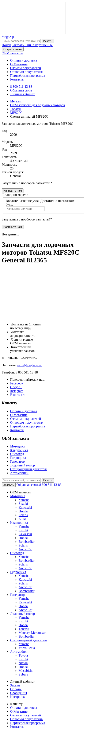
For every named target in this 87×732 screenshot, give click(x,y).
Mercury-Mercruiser (32, 632)
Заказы (15, 685)
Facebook (16, 383)
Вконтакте (17, 394)
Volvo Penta (27, 648)
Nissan (23, 663)
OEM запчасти (12, 53)
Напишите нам (12, 190)
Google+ (16, 387)
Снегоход (17, 454)
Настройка (18, 696)
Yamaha (24, 500)
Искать (47, 41)
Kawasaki (25, 507)
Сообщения (18, 693)
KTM (22, 519)
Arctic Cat (25, 549)
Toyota (23, 655)
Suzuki (23, 503)
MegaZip (8, 37)
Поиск (6, 45)
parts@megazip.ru (29, 365)
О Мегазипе (18, 64)
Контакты (17, 79)
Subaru (23, 674)
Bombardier (26, 541)
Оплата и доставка (23, 60)
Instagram (16, 391)
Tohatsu (24, 629)
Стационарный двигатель (28, 469)
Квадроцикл (19, 450)
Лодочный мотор (22, 465)
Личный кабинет (22, 94)
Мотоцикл (17, 446)
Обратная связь (21, 90)
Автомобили (19, 473)
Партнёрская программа (27, 75)
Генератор (17, 461)
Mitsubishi (26, 670)
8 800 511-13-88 (21, 86)
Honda (23, 511)
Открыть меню (12, 49)
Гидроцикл (18, 457)
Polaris (23, 515)
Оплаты (16, 689)
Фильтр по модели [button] (15, 194)
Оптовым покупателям (26, 72)
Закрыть (8, 484)
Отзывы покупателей (25, 68)
